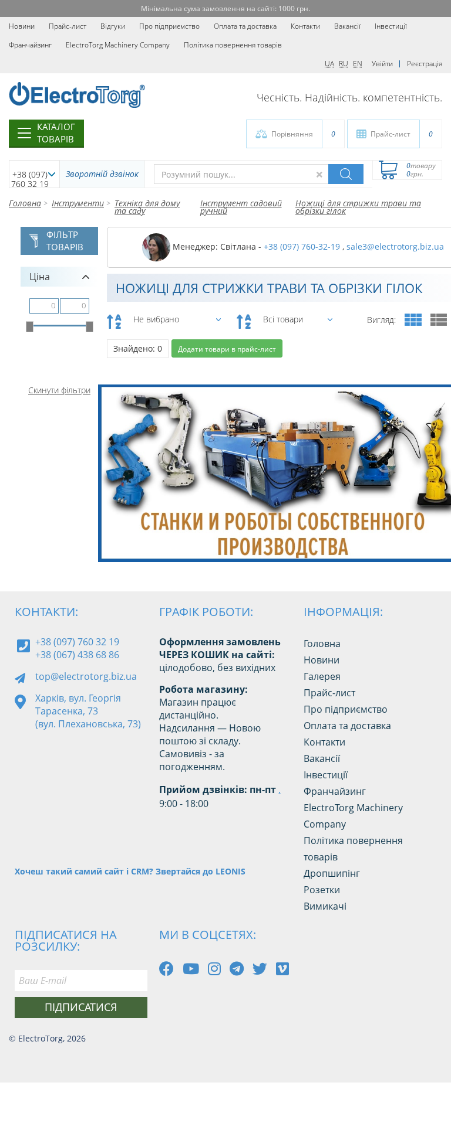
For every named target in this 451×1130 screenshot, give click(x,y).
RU (343, 64)
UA (329, 64)
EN (357, 64)
